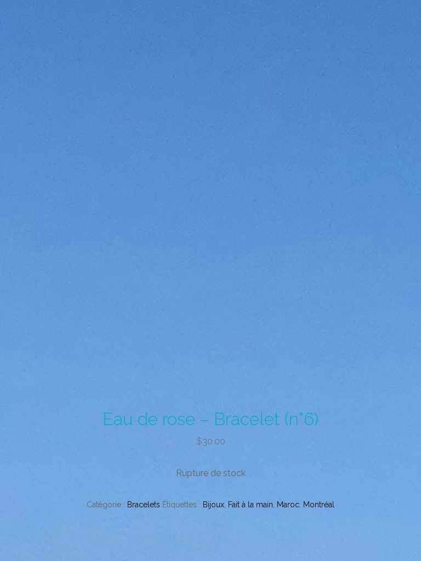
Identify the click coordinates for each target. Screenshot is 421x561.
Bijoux (213, 504)
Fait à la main (250, 504)
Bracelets (143, 504)
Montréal (318, 504)
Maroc (288, 504)
